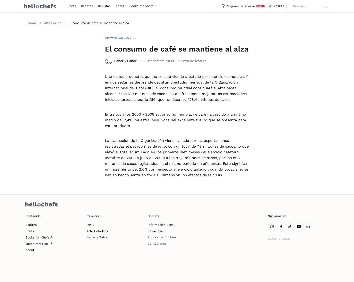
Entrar (278, 6)
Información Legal (161, 225)
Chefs (71, 6)
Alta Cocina (52, 23)
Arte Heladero (97, 231)
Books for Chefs (141, 6)
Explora (31, 225)
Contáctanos (157, 243)
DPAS (91, 225)
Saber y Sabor (97, 237)
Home (32, 23)
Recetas (87, 6)
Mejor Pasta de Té (38, 244)
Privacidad (155, 231)
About (120, 6)
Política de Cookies (162, 237)
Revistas (104, 6)
